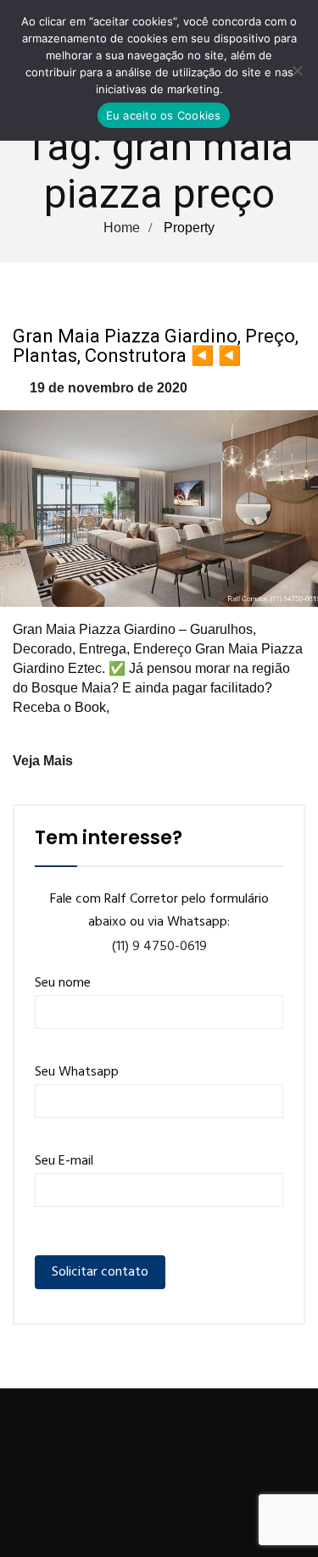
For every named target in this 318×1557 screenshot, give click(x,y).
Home (121, 227)
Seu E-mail (64, 1161)
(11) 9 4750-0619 (159, 947)
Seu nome (63, 983)
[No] (296, 70)
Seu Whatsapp (77, 1072)
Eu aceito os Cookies (163, 115)
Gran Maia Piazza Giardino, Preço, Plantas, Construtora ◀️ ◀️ (155, 345)
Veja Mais (43, 760)
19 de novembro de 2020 (108, 388)
